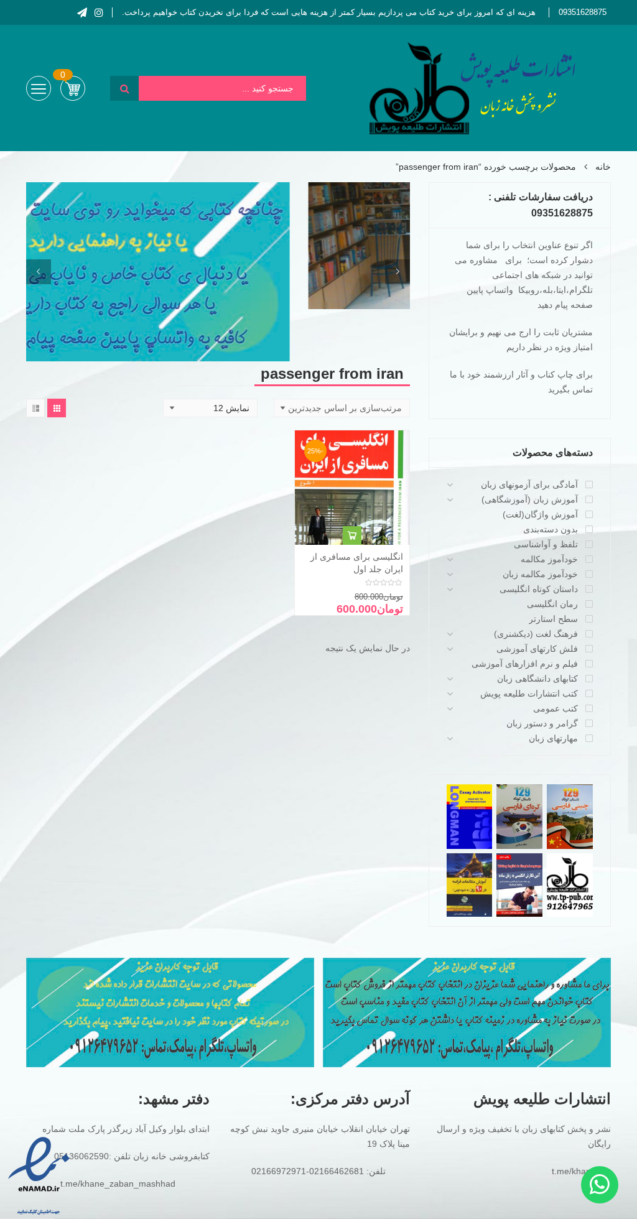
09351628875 (583, 12)
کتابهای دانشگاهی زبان (537, 679)
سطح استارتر (553, 619)
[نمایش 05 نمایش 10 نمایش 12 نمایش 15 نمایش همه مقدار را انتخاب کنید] (210, 408)
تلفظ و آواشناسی (546, 544)
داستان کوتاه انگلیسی (539, 589)
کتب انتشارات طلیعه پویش (529, 693)
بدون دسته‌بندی (550, 529)
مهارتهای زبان (553, 738)
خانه (603, 167)
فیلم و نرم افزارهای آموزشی (525, 664)
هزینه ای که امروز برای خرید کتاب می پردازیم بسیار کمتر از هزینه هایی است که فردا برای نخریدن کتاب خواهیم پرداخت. (329, 12)
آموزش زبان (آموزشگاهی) (529, 499)
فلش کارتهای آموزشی (537, 649)
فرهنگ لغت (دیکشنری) (536, 634)
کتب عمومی (555, 708)
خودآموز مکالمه (549, 559)
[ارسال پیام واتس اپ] (599, 1184)
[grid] (56, 408)
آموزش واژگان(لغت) (540, 514)
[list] (35, 408)
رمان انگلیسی (552, 604)
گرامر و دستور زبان (542, 723)
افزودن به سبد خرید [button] (352, 535)
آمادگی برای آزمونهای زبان (529, 484)
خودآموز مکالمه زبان (540, 574)
